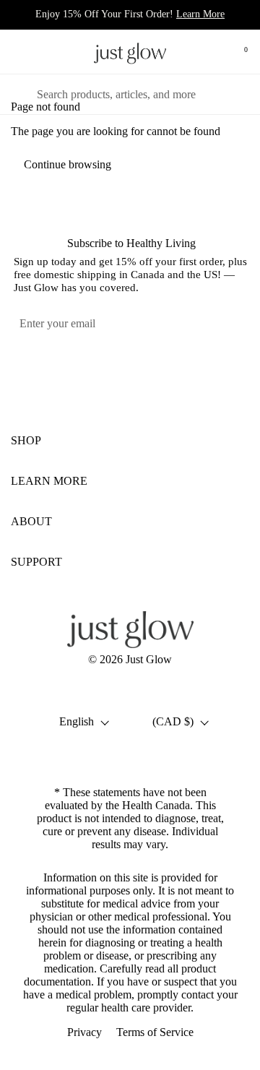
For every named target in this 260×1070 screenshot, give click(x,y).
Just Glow (149, 659)
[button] (208, 53)
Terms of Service (155, 1032)
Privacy (84, 1032)
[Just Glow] (130, 53)
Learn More (200, 14)
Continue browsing (67, 164)
